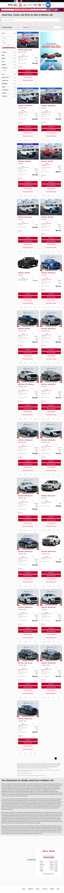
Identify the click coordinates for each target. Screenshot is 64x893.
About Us (43, 5)
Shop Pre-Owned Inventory (20, 5)
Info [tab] (33, 55)
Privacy (37, 888)
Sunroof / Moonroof (28, 24)
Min (2, 35)
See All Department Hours (48, 873)
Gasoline (19, 24)
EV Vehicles (25, 5)
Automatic (37, 24)
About (23, 888)
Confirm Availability (28, 77)
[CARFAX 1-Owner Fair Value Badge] (20, 457)
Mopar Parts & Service (39, 4)
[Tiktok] (19, 1)
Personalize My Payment (28, 80)
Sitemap (52, 888)
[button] (28, 52)
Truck (13, 24)
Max (3, 40)
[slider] (2, 48)
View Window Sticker (27, 74)
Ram (20, 27)
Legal (58, 888)
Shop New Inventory (16, 4)
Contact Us (44, 888)
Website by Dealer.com (5, 889)
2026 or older (6, 24)
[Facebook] (15, 1)
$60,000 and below (46, 24)
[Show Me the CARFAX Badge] (43, 290)
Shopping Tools (35, 5)
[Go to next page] (61, 758)
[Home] (4, 5)
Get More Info (28, 71)
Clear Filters (26, 27)
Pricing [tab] (23, 55)
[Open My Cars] (49, 5)
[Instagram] (17, 1)
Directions (30, 888)
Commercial (30, 5)
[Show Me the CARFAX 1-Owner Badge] (20, 67)
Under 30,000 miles (58, 24)
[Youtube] (21, 1)
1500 (15, 27)
